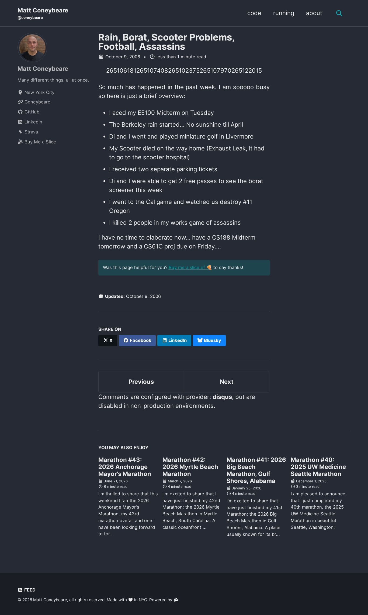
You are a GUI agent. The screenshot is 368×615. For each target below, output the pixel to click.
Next (227, 381)
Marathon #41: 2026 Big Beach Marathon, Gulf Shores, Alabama (256, 470)
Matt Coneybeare (43, 13)
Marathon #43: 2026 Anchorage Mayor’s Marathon (124, 466)
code (254, 12)
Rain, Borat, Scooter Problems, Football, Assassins (166, 42)
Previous (141, 381)
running (283, 12)
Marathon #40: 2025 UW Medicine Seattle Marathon (318, 466)
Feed (29, 590)
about (314, 12)
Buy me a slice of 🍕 (190, 267)
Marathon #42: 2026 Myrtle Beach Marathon (190, 466)
